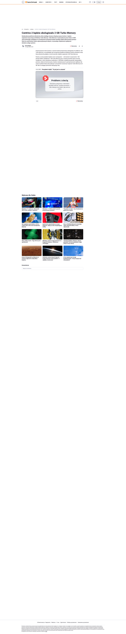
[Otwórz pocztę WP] (90, 2)
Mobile (40, 2)
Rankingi (61, 2)
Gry (80, 2)
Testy (55, 2)
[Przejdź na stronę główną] (23, 3)
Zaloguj (98, 2)
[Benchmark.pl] (32, 2)
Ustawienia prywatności (83, 622)
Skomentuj (74, 46)
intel (37, 101)
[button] (93, 2)
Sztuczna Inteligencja (71, 2)
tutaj (46, 631)
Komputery (48, 2)
